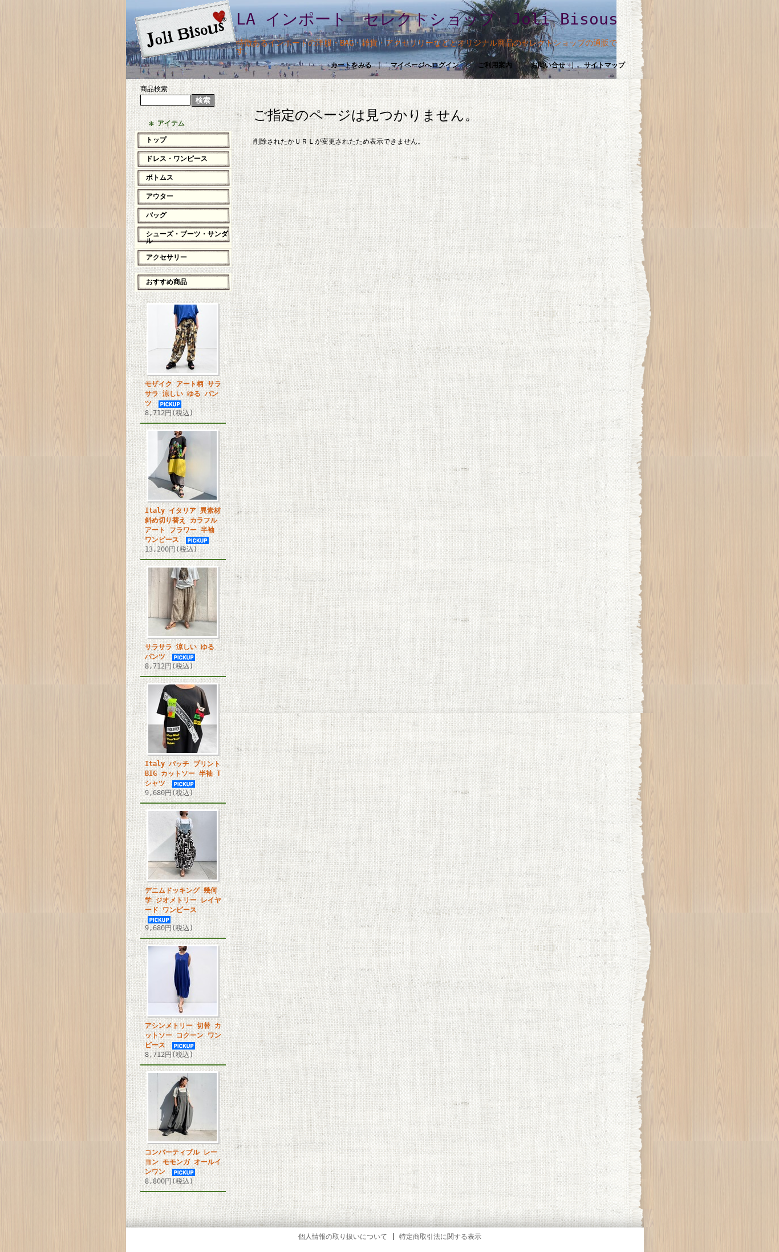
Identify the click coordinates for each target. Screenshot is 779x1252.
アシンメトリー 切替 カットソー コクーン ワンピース (183, 1035)
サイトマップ (604, 65)
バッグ (156, 215)
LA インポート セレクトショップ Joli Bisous (427, 19)
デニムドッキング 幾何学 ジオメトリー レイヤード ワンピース (183, 900)
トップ (156, 140)
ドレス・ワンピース (177, 159)
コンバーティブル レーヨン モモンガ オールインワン (183, 1162)
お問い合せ (548, 65)
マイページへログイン (425, 65)
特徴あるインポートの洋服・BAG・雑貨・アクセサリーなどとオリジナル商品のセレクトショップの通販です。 (426, 46)
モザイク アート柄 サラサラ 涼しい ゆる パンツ (183, 393)
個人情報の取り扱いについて (342, 1237)
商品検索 (154, 89)
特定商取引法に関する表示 (440, 1237)
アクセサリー (166, 257)
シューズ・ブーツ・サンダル (187, 237)
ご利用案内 (495, 65)
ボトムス (159, 177)
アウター (159, 196)
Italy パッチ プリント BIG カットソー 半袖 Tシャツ (183, 773)
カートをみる (351, 65)
